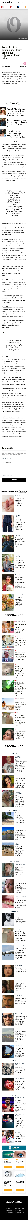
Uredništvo (9, 1210)
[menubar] (22, 2)
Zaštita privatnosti (20, 1210)
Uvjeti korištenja (19, 1208)
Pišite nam (8, 1208)
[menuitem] (21, 2)
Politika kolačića (19, 1212)
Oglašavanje (9, 1212)
